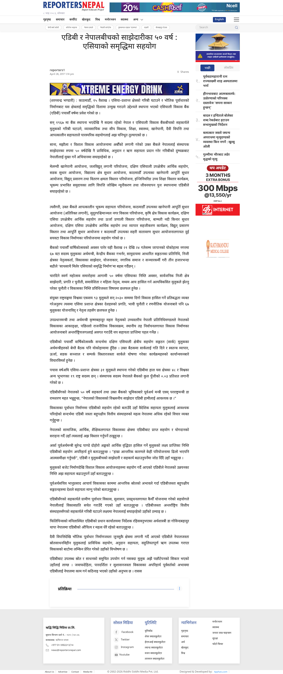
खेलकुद (86, 20)
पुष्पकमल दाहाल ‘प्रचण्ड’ (127, 27)
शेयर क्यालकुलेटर (153, 636)
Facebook (127, 632)
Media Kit (87, 671)
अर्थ (183, 642)
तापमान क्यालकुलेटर (154, 659)
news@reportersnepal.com (66, 650)
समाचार (60, 20)
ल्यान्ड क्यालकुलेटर (154, 648)
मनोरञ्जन (110, 20)
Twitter (125, 640)
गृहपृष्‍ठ (47, 20)
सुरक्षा (215, 638)
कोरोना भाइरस (71, 27)
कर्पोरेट (73, 20)
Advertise (62, 671)
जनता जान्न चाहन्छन (221, 633)
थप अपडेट (217, 168)
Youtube (124, 655)
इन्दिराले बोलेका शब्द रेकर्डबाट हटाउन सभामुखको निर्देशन (218, 120)
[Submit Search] (236, 27)
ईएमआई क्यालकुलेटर (155, 642)
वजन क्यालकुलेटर (153, 653)
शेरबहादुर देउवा (161, 27)
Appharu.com (220, 671)
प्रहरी (146, 27)
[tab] (207, 68)
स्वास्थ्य (124, 20)
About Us (49, 671)
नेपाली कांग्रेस (105, 27)
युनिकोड (148, 631)
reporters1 (57, 70)
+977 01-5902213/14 (62, 645)
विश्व (97, 20)
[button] (236, 20)
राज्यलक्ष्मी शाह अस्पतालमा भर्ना (220, 81)
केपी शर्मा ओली (53, 27)
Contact (75, 671)
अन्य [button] (135, 20)
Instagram (127, 647)
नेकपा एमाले (88, 27)
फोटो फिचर (217, 644)
